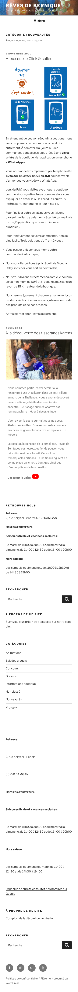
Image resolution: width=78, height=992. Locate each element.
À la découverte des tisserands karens (38, 333)
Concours (12, 668)
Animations (13, 653)
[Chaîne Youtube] (43, 968)
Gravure (11, 676)
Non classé (13, 691)
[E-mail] (32, 968)
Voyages (11, 707)
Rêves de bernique (33, 5)
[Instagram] (20, 968)
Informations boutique (21, 684)
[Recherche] (67, 599)
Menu (41, 20)
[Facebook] (9, 968)
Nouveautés (14, 699)
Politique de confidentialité (22, 978)
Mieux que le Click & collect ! (30, 58)
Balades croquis (16, 660)
